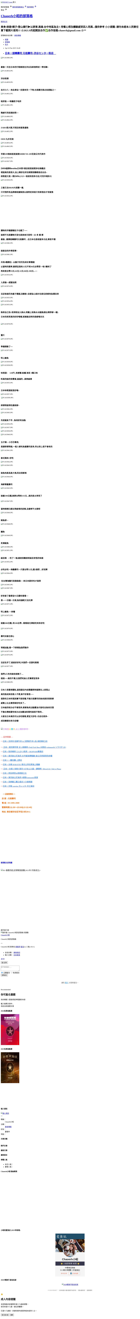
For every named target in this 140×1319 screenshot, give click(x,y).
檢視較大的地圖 (6, 862)
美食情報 (17, 35)
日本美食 (17, 955)
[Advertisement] (70, 212)
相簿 (6, 39)
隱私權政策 (81, 1290)
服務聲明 (89, 1290)
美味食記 (17, 952)
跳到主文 (4, 22)
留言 (22, 947)
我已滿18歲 (5, 1315)
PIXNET (54, 1290)
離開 (11, 1315)
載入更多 (4, 962)
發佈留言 (4, 975)
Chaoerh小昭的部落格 (17, 16)
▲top (3, 959)
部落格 (7, 42)
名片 (6, 44)
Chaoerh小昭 (5, 935)
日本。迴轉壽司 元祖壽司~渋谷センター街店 (30, 53)
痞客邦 (17, 947)
